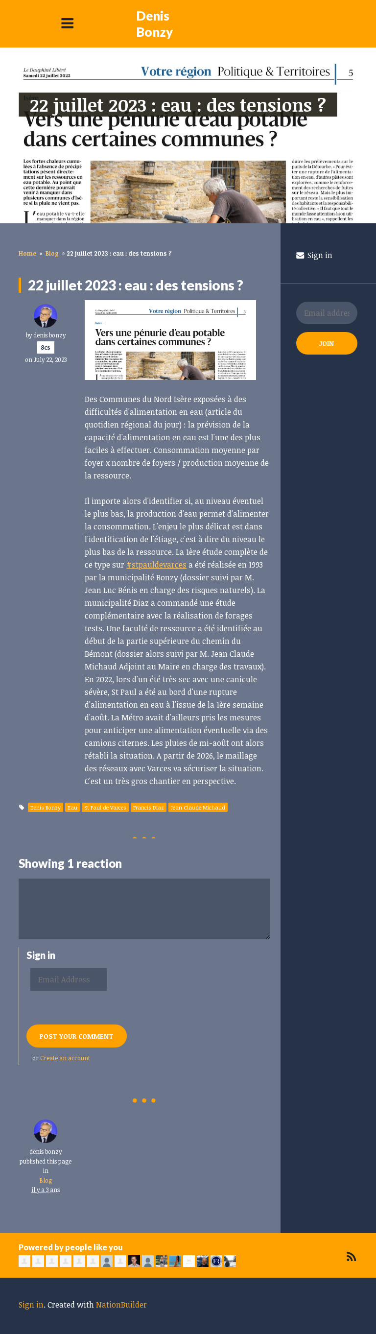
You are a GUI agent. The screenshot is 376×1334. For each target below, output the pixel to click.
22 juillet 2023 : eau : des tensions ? (178, 105)
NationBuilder (121, 1304)
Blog (52, 253)
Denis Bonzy (154, 24)
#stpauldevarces (156, 564)
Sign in (319, 255)
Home (27, 253)
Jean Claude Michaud (198, 807)
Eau (72, 807)
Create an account (65, 1058)
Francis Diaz (148, 807)
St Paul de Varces (105, 807)
